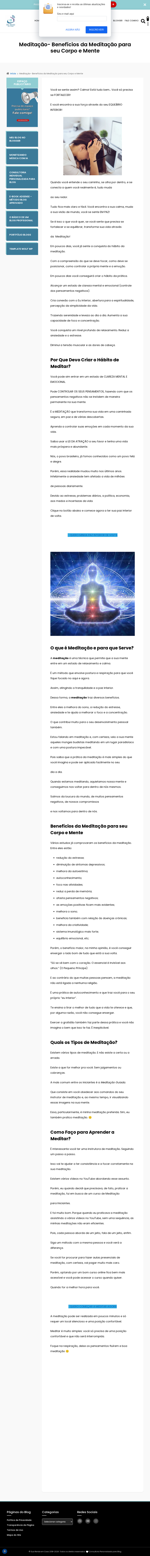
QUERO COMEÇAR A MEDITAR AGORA (93, 1306)
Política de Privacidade (19, 1520)
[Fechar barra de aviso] (145, 4)
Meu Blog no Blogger (17, 139)
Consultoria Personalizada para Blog (105, 1551)
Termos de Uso (15, 1530)
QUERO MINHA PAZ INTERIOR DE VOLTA (92, 535)
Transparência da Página (20, 1525)
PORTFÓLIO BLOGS (20, 234)
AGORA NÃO (73, 29)
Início (13, 73)
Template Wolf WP (21, 249)
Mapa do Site (14, 1535)
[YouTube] (87, 1521)
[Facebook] (79, 1521)
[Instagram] (95, 1521)
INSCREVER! (96, 29)
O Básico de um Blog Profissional (21, 219)
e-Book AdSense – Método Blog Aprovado (20, 200)
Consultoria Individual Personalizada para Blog (22, 177)
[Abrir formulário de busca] (143, 21)
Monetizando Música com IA (18, 156)
